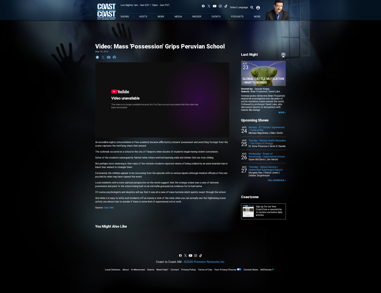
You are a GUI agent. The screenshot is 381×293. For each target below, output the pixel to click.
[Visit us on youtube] (214, 6)
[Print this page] (114, 57)
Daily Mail (109, 207)
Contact (175, 269)
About (125, 269)
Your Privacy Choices (225, 269)
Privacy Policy (188, 269)
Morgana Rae (255, 172)
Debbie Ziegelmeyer (259, 175)
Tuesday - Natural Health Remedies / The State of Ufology (267, 142)
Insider (196, 16)
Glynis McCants (257, 159)
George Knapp (262, 88)
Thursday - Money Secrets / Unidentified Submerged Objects (266, 168)
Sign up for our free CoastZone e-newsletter (269, 208)
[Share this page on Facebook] (97, 57)
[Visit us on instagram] (220, 6)
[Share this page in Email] (109, 57)
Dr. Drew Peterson (258, 146)
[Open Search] (251, 7)
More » (282, 112)
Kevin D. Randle (278, 146)
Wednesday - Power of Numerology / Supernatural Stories (267, 155)
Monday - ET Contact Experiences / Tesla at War (267, 129)
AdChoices (265, 269)
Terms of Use (205, 269)
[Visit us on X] (209, 6)
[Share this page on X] (103, 57)
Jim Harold (272, 159)
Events (216, 16)
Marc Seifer (277, 133)
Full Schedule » (277, 180)
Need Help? (162, 269)
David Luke (274, 91)
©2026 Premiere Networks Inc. (204, 262)
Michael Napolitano (259, 133)
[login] (258, 7)
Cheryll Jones (271, 172)
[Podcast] (283, 54)
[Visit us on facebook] (203, 6)
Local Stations (112, 269)
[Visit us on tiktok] (226, 6)
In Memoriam (138, 269)
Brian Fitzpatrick (258, 91)
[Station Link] (106, 12)
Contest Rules (250, 269)
